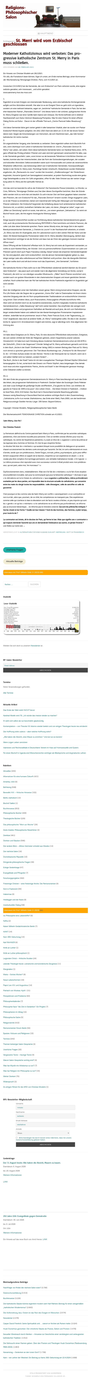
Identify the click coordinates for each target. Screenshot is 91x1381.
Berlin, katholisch (10, 798)
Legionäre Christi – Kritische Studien (18, 958)
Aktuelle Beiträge (14, 561)
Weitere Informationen (12, 1175)
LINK (5, 1182)
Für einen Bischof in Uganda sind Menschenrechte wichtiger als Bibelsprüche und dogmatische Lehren (44, 753)
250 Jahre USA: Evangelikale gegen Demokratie (25, 1216)
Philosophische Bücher (12, 813)
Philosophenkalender (11, 1001)
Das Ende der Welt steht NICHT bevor (19, 710)
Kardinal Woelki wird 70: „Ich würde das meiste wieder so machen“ (30, 716)
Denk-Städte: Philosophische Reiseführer (20, 830)
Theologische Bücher (11, 818)
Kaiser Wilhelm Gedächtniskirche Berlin (19, 926)
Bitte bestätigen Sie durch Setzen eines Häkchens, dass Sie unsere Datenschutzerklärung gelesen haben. (43, 1139)
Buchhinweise (8, 809)
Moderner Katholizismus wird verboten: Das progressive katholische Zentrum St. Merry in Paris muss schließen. (42, 58)
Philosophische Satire (11, 1017)
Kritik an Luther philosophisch (15, 953)
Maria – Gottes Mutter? (13, 974)
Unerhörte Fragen (14, 550)
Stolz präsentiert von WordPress (45, 1373)
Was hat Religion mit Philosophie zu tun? (19, 1071)
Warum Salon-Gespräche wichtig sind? (18, 1060)
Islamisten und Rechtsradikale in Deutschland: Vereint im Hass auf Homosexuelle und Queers (40, 748)
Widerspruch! (8, 1082)
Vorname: (19, 1104)
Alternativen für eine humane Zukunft (37, 532)
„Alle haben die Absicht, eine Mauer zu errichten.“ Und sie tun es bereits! (32, 737)
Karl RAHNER (9, 942)
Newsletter (35, 646)
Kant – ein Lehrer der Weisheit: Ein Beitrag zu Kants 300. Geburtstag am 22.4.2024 (37, 1358)
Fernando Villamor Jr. (54, 1376)
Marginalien (8, 969)
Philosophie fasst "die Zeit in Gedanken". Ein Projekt (24, 1007)
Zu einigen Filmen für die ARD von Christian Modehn (24, 1087)
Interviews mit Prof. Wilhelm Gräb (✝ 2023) (21, 572)
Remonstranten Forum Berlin (15, 1028)
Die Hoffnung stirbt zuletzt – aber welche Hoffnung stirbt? (27, 732)
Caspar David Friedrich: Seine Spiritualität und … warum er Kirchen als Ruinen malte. (37, 1323)
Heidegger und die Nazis (13, 900)
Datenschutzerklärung (12, 1293)
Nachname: (20, 1112)
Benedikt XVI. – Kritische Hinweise (17, 792)
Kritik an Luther (9, 948)
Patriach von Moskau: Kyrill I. (14, 991)
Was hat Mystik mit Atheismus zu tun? (18, 1066)
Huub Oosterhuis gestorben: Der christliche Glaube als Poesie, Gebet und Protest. (36, 1329)
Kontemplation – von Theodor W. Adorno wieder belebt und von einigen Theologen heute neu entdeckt (45, 726)
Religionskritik (8, 1023)
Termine (6, 1039)
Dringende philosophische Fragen (16, 862)
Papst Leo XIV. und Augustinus (15, 985)
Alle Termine (8, 693)
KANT (5, 932)
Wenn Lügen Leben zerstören (15, 742)
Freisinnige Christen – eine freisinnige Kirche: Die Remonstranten (29, 884)
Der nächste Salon (10, 851)
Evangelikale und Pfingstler (14, 873)
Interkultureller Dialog (12, 905)
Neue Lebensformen (11, 980)
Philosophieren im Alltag (13, 1012)
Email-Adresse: (21, 1121)
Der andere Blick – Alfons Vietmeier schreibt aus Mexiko (26, 846)
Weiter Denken (9, 1076)
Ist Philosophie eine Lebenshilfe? (16, 916)
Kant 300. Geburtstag (12, 937)
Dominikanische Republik (13, 857)
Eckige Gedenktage (11, 867)
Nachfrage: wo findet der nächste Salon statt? (22, 1288)
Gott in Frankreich (75, 532)
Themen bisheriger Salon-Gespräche (18, 1044)
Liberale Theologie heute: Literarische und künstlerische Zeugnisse (30, 964)
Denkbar (6, 835)
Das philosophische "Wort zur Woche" (18, 825)
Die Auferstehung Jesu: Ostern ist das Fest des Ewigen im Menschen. (31, 1313)
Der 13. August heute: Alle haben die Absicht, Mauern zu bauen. (32, 1162)
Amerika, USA (9, 782)
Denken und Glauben (11, 841)
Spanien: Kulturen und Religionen (16, 1033)
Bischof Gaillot (9, 803)
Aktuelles (7, 771)
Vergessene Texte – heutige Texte (17, 1055)
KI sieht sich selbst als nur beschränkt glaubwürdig (23, 721)
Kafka (5, 921)
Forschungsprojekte (11, 878)
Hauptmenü (46, 33)
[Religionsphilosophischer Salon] (41, 27)
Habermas (7, 894)
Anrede (19, 1129)
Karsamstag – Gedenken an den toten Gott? (21, 1352)
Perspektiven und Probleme (14, 996)
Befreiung (61, 532)
